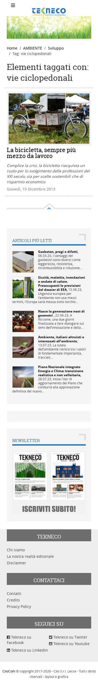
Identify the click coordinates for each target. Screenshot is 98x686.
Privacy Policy (19, 606)
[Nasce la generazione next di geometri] (23, 320)
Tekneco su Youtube (71, 643)
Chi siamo (16, 549)
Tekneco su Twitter (69, 637)
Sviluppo (56, 48)
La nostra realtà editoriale (30, 556)
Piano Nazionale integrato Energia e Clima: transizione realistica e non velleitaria (60, 371)
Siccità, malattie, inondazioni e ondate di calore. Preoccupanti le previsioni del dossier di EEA (61, 283)
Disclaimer (16, 562)
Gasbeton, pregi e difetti (58, 251)
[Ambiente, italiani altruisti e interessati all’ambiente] (23, 346)
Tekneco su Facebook (19, 640)
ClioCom (8, 671)
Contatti (14, 593)
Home (12, 48)
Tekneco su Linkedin (29, 650)
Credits (13, 600)
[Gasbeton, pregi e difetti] (23, 261)
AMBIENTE (32, 48)
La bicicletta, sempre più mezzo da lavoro (41, 153)
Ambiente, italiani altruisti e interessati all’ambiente (61, 339)
